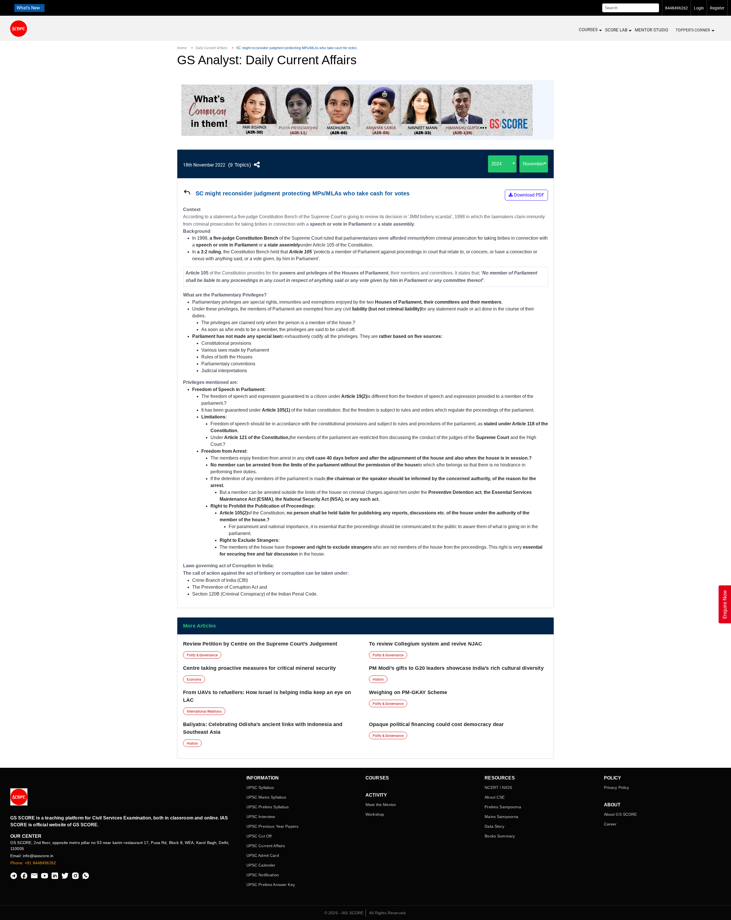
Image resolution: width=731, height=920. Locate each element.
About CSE (495, 797)
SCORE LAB (616, 30)
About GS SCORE (620, 814)
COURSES (588, 29)
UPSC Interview (260, 816)
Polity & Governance (202, 655)
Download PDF (528, 195)
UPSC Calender (261, 865)
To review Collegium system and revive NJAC (425, 644)
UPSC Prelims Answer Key (270, 884)
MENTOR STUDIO (651, 30)
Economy (194, 680)
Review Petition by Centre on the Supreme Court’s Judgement (260, 644)
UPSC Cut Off (259, 836)
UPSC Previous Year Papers (272, 826)
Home (181, 48)
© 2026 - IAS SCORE (344, 913)
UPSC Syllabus (260, 787)
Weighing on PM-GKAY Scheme (408, 692)
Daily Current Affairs (212, 48)
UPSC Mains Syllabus (266, 797)
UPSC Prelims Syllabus (267, 807)
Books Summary (500, 836)
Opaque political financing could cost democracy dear (436, 724)
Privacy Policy (616, 787)
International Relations (204, 711)
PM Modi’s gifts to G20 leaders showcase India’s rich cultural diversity (456, 668)
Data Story (494, 826)
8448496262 (676, 8)
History (378, 680)
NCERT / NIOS (498, 787)
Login (699, 8)
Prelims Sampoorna (503, 807)
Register (717, 8)
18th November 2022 (204, 165)
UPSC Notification (262, 875)
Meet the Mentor (381, 804)
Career (610, 824)
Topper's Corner (693, 30)
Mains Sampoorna (501, 816)
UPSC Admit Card (262, 855)
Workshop (375, 814)
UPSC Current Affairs (265, 845)
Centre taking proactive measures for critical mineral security (259, 668)
